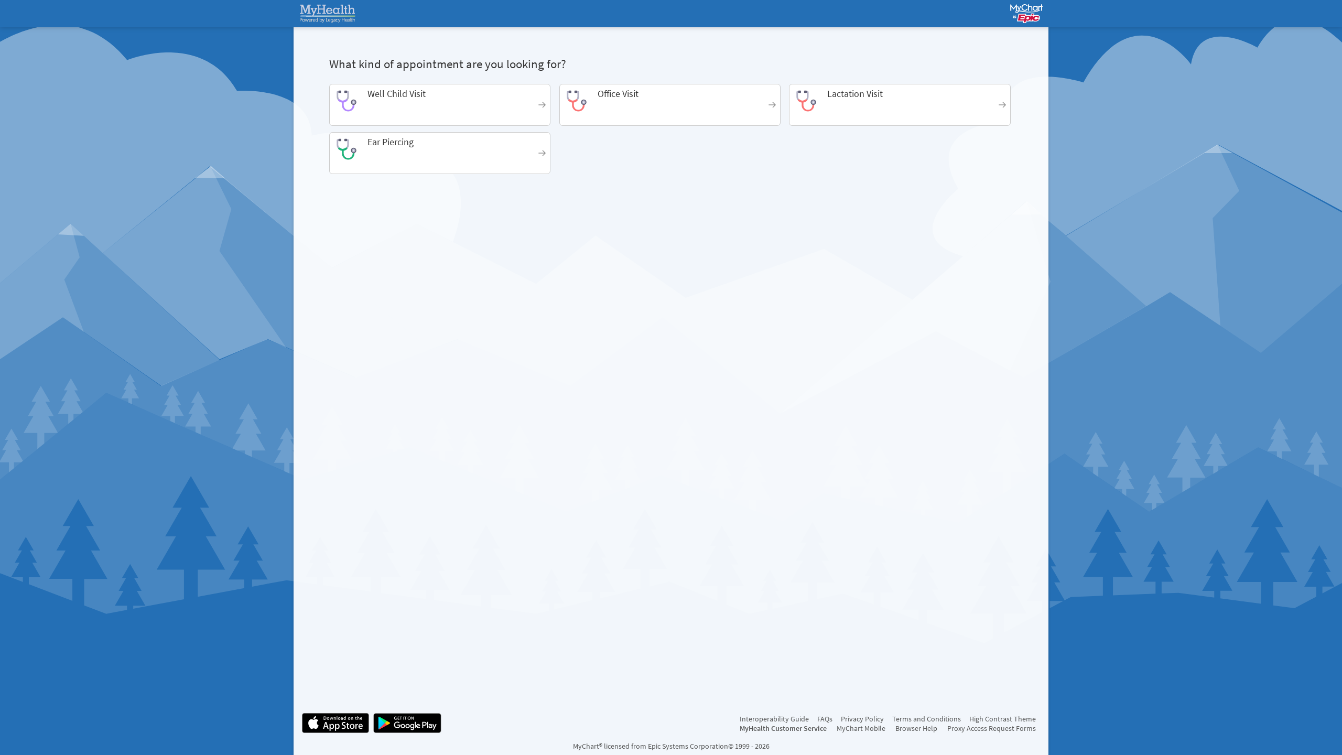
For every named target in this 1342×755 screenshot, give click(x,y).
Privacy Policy (862, 719)
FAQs (824, 719)
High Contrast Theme (1002, 719)
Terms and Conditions (926, 719)
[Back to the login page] (330, 13)
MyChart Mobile (861, 728)
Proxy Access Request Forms (991, 728)
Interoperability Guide (774, 719)
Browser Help (916, 728)
